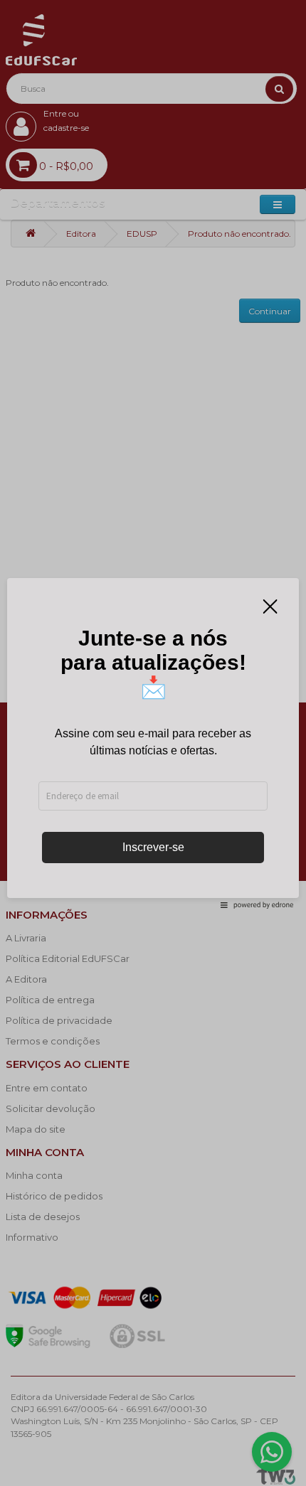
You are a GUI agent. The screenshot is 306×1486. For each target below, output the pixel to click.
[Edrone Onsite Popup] (153, 743)
